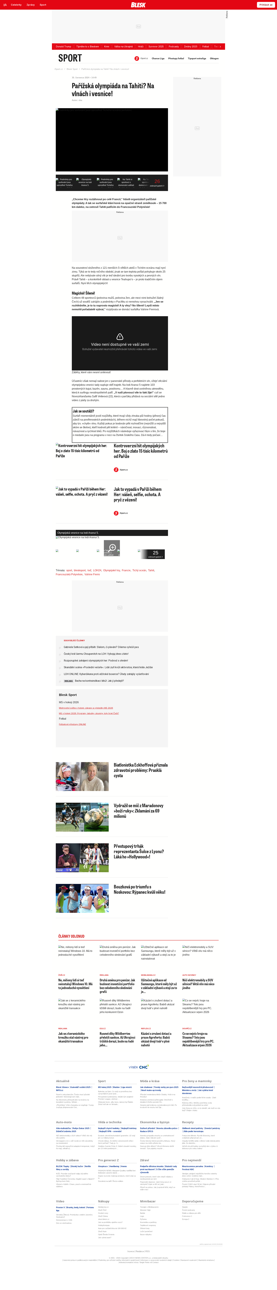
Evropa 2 (185, 1219)
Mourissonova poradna (193, 1166)
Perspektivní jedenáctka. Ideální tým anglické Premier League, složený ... (115, 1098)
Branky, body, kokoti (75, 1207)
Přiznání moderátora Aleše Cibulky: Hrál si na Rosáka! (157, 1096)
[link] (16, 5)
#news (123, 1166)
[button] (63, 46)
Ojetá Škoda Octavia (106, 1234)
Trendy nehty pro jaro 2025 (166, 1087)
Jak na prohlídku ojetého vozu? (110, 1222)
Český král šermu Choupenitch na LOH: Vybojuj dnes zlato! (96, 653)
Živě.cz (61, 975)
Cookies (176, 1260)
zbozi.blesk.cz (103, 1219)
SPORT (70, 57)
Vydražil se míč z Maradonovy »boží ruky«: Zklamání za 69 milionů (138, 810)
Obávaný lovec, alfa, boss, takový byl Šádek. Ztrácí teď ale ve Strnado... (115, 1103)
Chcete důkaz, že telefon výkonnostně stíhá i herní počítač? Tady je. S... (115, 1142)
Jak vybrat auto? (104, 1237)
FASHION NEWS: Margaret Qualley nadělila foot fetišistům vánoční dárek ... (116, 1172)
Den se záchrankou (63, 1223)
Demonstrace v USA (64, 1220)
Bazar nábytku (145, 1234)
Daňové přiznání (147, 1128)
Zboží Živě (102, 1210)
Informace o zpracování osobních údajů (156, 1260)
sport (69, 570)
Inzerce (130, 1251)
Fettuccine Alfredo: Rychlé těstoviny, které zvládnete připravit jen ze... (198, 1137)
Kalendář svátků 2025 (80, 1087)
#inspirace (103, 1166)
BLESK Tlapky (63, 1166)
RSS (147, 1251)
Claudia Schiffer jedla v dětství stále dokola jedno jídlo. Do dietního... (201, 1142)
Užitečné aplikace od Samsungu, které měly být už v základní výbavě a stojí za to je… (159, 986)
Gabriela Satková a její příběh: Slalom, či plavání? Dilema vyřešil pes (101, 647)
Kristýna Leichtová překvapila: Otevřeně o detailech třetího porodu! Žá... (156, 1101)
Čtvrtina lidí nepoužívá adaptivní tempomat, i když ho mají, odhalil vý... (75, 1147)
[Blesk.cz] (138, 4)
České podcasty (188, 1210)
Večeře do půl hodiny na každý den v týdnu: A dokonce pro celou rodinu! (199, 1147)
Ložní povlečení (146, 1231)
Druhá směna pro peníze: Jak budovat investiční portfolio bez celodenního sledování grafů (117, 986)
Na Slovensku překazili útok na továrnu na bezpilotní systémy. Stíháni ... (72, 1101)
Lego (142, 1216)
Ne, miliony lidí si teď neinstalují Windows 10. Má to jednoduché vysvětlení (75, 984)
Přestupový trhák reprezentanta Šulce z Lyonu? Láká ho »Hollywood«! (139, 851)
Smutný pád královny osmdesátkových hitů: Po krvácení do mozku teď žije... (158, 1106)
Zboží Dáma (103, 1216)
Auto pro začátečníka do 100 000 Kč (112, 1228)
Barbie (142, 1213)
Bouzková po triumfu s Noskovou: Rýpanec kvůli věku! (139, 889)
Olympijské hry (111, 570)
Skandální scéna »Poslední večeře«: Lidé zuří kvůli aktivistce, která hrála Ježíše (108, 667)
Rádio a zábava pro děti (191, 1213)
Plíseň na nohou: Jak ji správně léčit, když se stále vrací (157, 1188)
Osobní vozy (103, 1213)
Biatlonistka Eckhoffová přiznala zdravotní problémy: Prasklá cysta (141, 769)
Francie (126, 570)
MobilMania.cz (148, 975)
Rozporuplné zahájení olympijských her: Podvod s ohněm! (96, 660)
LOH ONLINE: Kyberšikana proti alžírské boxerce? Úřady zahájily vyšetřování (106, 674)
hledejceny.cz (103, 1207)
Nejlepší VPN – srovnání (110, 1131)
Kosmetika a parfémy (148, 1222)
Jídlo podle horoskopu (193, 1131)
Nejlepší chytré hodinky (109, 1128)
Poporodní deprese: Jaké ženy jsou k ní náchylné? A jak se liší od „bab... (155, 1183)
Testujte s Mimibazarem (149, 1207)
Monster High (145, 1210)
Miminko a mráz (189, 1090)
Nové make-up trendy (151, 1090)
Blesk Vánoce (62, 1087)
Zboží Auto (102, 1231)
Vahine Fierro (92, 574)
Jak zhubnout (146, 1087)
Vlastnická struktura (206, 1260)
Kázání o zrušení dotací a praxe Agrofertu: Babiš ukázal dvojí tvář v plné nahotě (156, 1039)
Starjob (185, 1207)
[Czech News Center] (144, 1067)
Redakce (140, 1251)
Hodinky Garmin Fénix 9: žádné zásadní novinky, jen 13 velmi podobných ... (117, 1147)
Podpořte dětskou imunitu (152, 1166)
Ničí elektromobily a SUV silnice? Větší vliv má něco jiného (198, 984)
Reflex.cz (146, 1028)
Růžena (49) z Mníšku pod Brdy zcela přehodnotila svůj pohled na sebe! (197, 1104)
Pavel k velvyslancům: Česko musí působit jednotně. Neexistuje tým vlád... (73, 1096)
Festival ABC (188, 1169)
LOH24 (97, 570)
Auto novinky (189, 975)
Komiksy (209, 1166)
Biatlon (116, 1087)
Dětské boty (145, 1228)
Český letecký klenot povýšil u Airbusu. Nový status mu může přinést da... (157, 1142)
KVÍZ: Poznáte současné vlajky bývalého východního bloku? (72, 1175)
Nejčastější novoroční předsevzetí (198, 1087)
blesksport (80, 570)
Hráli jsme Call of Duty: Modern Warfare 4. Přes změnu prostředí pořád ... (200, 1180)
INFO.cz (59, 1090)
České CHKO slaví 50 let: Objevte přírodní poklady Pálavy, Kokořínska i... (198, 1185)
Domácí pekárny (212, 1128)
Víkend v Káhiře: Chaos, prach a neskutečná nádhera (73, 1185)
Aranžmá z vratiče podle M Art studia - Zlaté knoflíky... (199, 1099)
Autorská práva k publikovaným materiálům (80, 1260)
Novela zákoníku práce (167, 1128)
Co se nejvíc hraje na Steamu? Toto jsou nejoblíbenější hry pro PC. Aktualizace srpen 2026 (198, 1039)
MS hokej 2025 (105, 1087)
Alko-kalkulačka (63, 1128)
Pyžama (143, 1219)
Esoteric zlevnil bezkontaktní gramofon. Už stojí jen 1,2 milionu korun (116, 1137)
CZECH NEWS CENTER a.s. (140, 1258)
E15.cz (103, 1028)
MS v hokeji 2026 (69, 702)
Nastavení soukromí (189, 1260)
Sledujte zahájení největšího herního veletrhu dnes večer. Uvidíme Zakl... (199, 1175)
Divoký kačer (77, 1166)
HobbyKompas (104, 1225)
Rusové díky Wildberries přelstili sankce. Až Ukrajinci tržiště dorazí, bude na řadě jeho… (117, 1039)
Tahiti (151, 570)
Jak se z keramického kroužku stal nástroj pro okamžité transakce (73, 1037)
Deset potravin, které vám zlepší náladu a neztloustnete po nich (156, 1178)
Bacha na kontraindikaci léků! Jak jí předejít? (99, 680)
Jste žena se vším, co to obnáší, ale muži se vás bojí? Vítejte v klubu (201, 1109)
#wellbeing (114, 1166)
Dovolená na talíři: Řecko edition (110, 1181)
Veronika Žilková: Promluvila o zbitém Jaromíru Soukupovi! (74, 1216)
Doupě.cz (187, 1028)
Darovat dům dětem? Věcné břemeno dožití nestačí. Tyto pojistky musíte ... (157, 1147)
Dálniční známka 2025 (66, 1131)
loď (89, 570)
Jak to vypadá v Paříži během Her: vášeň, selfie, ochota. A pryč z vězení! (138, 494)
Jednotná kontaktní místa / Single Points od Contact (138, 1262)
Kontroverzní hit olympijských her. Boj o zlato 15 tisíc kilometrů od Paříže (141, 450)
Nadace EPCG (146, 1131)
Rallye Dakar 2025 (81, 1128)
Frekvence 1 (187, 1216)
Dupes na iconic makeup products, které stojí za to (117, 1177)
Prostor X (60, 1207)
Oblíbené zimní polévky (193, 1128)
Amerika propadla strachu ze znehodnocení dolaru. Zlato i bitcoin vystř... (157, 1137)
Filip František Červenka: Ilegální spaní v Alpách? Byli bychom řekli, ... (75, 1180)
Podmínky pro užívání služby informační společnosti (118, 1260)
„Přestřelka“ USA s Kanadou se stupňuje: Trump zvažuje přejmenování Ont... (75, 1106)
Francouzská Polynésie (69, 574)
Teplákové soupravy (148, 1225)
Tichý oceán (139, 570)
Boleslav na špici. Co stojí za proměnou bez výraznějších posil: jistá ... (115, 1092)
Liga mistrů (126, 1087)
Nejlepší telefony (129, 1128)
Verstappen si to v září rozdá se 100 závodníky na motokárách (74, 1142)
